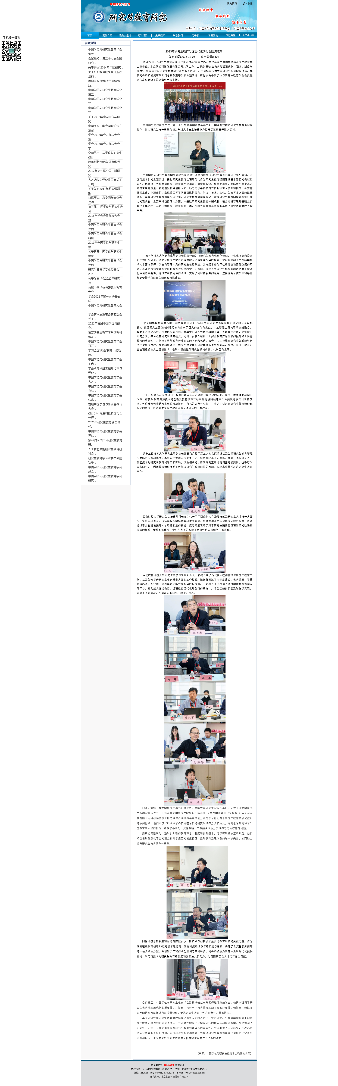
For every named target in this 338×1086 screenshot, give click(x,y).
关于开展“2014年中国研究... (105, 67)
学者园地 (213, 35)
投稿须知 (160, 35)
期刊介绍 (107, 35)
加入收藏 (247, 3)
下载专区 (231, 35)
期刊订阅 (143, 35)
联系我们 (178, 35)
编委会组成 (125, 35)
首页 (89, 35)
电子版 (195, 35)
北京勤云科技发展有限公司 (175, 1076)
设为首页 (232, 3)
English (248, 34)
